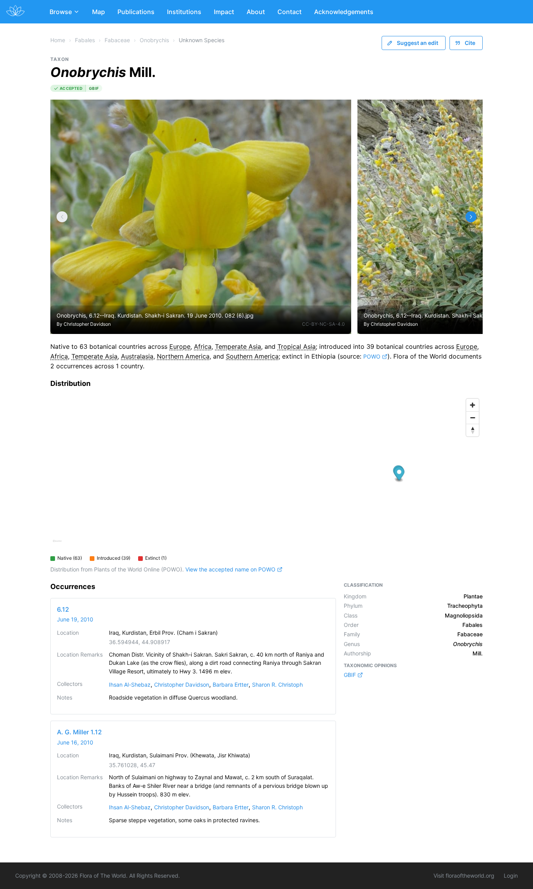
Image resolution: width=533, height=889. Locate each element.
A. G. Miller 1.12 (79, 732)
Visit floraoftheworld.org (464, 875)
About (256, 12)
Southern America (252, 356)
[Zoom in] (472, 405)
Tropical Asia (296, 346)
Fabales (85, 40)
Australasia (137, 356)
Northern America (183, 356)
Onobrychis (154, 40)
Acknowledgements (343, 12)
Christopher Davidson (87, 324)
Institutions (184, 12)
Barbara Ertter (231, 684)
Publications (136, 12)
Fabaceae (117, 40)
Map (98, 12)
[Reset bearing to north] (472, 430)
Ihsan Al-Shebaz (130, 684)
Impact (224, 12)
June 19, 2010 (75, 619)
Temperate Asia (238, 346)
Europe (179, 346)
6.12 (63, 609)
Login (511, 875)
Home (57, 40)
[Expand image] (339, 111)
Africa (202, 346)
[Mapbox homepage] (57, 544)
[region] (266, 473)
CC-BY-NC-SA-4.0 (323, 324)
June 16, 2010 (75, 742)
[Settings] (62, 216)
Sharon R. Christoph (277, 684)
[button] (399, 475)
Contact (289, 12)
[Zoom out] (472, 417)
